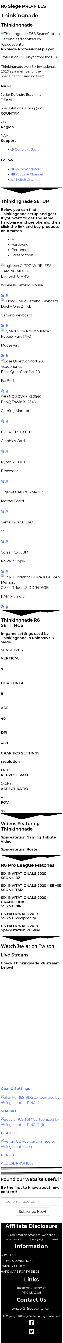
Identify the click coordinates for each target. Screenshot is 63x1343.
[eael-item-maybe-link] (6, 296)
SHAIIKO (8, 1111)
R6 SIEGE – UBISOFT (31, 1288)
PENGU (7, 1155)
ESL (22, 57)
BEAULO (9, 1133)
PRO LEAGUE (31, 1292)
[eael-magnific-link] (3, 296)
